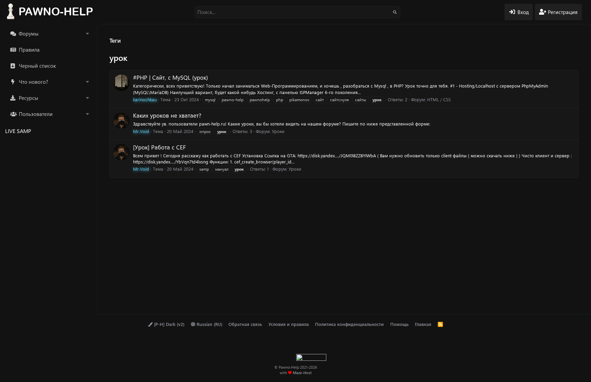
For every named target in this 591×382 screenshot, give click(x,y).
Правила (29, 49)
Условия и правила (288, 324)
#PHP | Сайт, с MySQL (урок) (170, 77)
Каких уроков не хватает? (167, 115)
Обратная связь (245, 324)
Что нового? (33, 81)
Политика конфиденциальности (349, 324)
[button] (87, 33)
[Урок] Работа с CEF (159, 147)
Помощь (399, 324)
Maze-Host (302, 372)
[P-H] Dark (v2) (168, 324)
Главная (423, 324)
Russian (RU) (208, 324)
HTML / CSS (439, 99)
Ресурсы (28, 97)
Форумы (29, 33)
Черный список (37, 65)
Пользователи (36, 113)
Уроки (278, 131)
